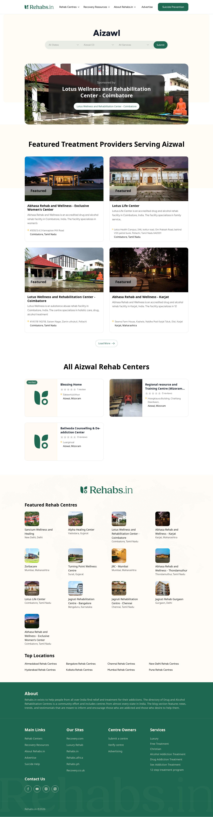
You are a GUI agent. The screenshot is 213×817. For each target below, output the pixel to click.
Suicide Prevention (173, 7)
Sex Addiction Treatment (165, 764)
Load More (104, 343)
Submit (160, 45)
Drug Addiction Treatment (166, 759)
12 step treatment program (167, 770)
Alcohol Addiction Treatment (167, 754)
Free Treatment (159, 743)
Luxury (154, 738)
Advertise (147, 7)
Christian (155, 749)
